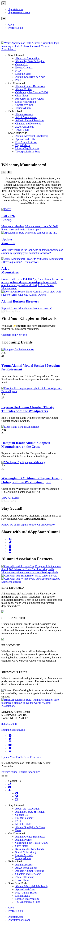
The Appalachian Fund (27, 151)
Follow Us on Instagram (14, 524)
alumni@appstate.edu (13, 729)
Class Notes (21, 95)
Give (11, 24)
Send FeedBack (32, 757)
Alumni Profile (23, 89)
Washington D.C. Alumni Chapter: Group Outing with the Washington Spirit (31, 480)
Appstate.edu (15, 9)
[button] (3, 18)
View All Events (10, 497)
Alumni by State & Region (30, 61)
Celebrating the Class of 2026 (31, 92)
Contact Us (21, 64)
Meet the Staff (23, 73)
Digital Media (22, 145)
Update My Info (24, 104)
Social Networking (25, 101)
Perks (18, 79)
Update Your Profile (12, 757)
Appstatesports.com (19, 12)
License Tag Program (27, 148)
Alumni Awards (24, 114)
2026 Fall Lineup (24, 126)
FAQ (18, 70)
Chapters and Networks (28, 123)
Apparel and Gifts (25, 139)
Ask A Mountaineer (26, 117)
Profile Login (15, 27)
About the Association (27, 58)
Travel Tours (22, 129)
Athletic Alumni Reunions (29, 120)
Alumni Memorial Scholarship (31, 135)
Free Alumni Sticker (26, 142)
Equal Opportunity (29, 771)
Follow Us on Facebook (42, 524)
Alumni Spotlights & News (30, 76)
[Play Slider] (3, 172)
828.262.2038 (9, 723)
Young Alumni (23, 107)
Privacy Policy (9, 771)
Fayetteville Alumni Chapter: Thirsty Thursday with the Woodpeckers (27, 409)
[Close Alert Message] (3, 3)
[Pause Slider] (9, 172)
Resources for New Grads (29, 98)
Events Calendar (24, 67)
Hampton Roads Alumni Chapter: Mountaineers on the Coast (25, 444)
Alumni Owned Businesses (30, 86)
